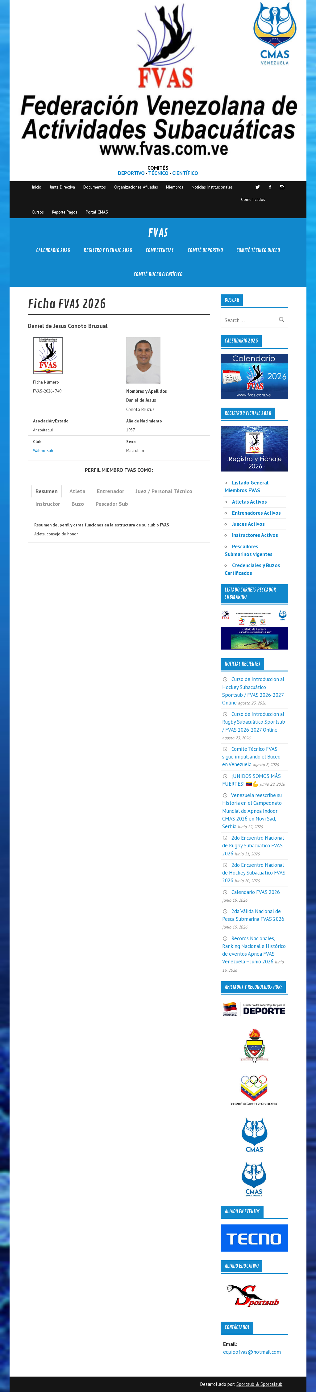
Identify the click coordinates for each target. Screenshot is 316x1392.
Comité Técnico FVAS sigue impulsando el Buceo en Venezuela (251, 757)
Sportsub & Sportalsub (259, 1384)
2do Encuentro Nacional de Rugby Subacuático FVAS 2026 (253, 845)
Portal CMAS (97, 212)
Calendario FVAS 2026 (255, 892)
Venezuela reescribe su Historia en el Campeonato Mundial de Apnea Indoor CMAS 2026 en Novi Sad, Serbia (252, 811)
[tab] (46, 491)
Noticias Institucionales (212, 187)
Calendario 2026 (53, 250)
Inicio (36, 187)
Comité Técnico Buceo (258, 250)
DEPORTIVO (131, 173)
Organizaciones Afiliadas (136, 187)
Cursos (38, 212)
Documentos (94, 187)
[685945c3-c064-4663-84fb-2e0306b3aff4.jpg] (143, 382)
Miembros (174, 187)
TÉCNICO (158, 173)
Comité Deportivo (205, 250)
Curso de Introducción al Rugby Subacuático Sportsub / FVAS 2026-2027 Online (253, 722)
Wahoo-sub (43, 450)
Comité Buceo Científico (158, 274)
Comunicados (253, 199)
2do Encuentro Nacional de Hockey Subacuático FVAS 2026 (253, 873)
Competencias (160, 250)
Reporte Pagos (64, 212)
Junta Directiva (62, 187)
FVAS (158, 233)
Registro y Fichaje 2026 (108, 250)
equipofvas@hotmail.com (252, 1351)
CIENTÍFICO (185, 173)
